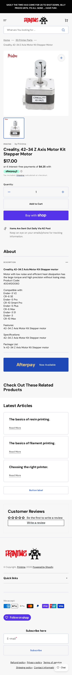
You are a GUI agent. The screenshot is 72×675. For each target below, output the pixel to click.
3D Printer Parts (24, 40)
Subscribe (36, 650)
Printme (21, 567)
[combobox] (36, 30)
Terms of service (52, 662)
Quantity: (8, 184)
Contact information (45, 667)
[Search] (64, 30)
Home (6, 40)
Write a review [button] (36, 523)
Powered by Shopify (43, 567)
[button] (5, 20)
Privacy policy (34, 662)
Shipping (20, 175)
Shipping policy (24, 667)
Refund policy (18, 662)
